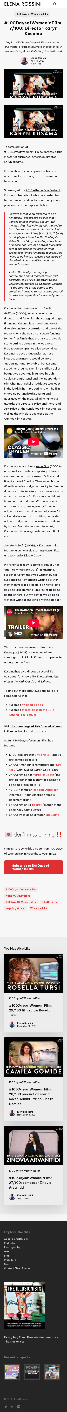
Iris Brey (37, 805)
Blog (7, 1255)
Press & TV (10, 1260)
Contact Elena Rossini (17, 1268)
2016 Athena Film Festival (43, 190)
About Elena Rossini (16, 1238)
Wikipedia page (32, 705)
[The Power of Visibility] (33, 1372)
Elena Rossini (39, 58)
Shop (7, 1264)
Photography (12, 1247)
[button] (61, 3)
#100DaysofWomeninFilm (21, 152)
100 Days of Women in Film (32, 14)
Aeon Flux (42, 466)
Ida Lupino (52, 815)
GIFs (6, 1251)
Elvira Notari (43, 754)
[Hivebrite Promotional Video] (53, 1372)
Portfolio (9, 1243)
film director (49, 902)
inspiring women (15, 908)
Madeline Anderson (45, 790)
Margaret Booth (43, 775)
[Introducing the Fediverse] (13, 1372)
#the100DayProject (18, 895)
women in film (38, 908)
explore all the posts (32, 731)
